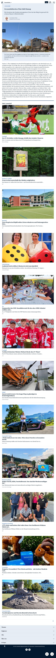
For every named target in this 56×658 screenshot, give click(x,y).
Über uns (4, 638)
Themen (4, 627)
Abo (46, 2)
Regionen (4, 631)
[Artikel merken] (47, 654)
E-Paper (4, 642)
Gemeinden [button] (7, 2)
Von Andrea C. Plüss (13, 17)
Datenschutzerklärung (39, 646)
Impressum (32, 646)
